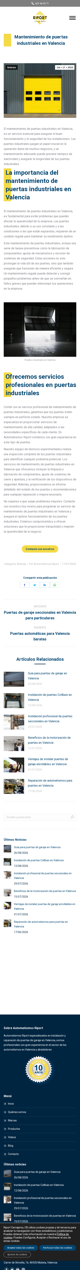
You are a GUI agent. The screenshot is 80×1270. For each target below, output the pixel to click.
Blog (10, 1145)
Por (44, 563)
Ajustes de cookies (17, 1254)
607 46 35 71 (42, 3)
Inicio (11, 1103)
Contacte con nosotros (40, 549)
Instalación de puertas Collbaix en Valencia (50, 697)
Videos (12, 1137)
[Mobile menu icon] (72, 18)
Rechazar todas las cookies (57, 1248)
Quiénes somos (17, 1112)
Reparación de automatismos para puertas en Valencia (50, 783)
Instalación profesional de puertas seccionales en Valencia (50, 718)
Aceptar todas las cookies (20, 1248)
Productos (14, 1128)
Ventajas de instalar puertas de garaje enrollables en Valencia (48, 761)
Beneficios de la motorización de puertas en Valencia (49, 740)
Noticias (11, 67)
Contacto (13, 1154)
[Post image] (14, 679)
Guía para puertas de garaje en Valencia (47, 676)
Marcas (12, 1120)
